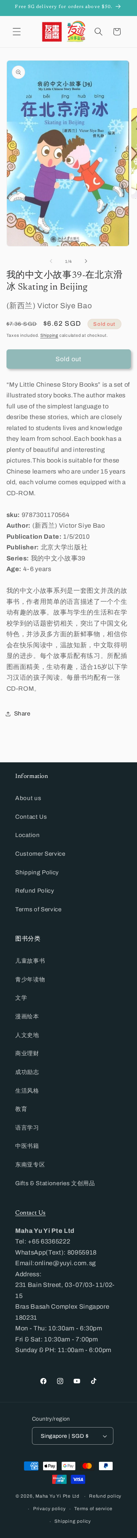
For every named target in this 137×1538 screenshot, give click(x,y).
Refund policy (105, 1496)
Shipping (49, 335)
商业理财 (27, 1053)
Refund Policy (34, 890)
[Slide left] (51, 261)
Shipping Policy (37, 872)
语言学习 (27, 1127)
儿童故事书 (30, 960)
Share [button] (22, 713)
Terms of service (93, 1508)
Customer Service (40, 853)
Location (27, 835)
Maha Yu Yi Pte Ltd (57, 1496)
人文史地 (27, 1035)
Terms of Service (38, 909)
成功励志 (27, 1072)
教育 (21, 1109)
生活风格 (27, 1090)
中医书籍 (27, 1146)
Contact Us (31, 816)
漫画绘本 (27, 1016)
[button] (17, 31)
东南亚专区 (30, 1164)
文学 (21, 997)
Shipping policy (72, 1521)
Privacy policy (49, 1508)
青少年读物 (30, 979)
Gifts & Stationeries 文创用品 (55, 1183)
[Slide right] (86, 261)
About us (28, 798)
